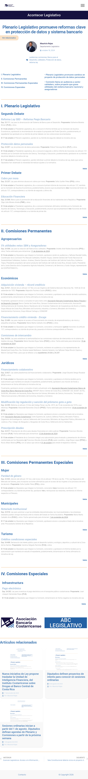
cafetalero (41, 60)
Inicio (85, 169)
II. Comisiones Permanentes (14, 79)
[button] (82, 5)
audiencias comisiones (38, 57)
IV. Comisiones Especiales (13, 87)
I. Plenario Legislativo (11, 74)
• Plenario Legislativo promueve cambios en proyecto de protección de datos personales (65, 75)
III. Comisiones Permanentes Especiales (19, 83)
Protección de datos (53, 60)
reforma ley (33, 62)
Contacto (22, 775)
